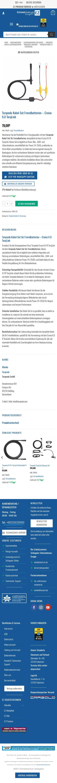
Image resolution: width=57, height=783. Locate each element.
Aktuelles (7, 705)
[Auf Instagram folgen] (41, 607)
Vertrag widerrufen (14, 688)
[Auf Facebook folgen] (34, 607)
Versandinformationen (43, 764)
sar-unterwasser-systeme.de (40, 582)
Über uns (7, 675)
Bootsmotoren (15, 42)
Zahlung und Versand (12, 650)
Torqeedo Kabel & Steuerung (17, 216)
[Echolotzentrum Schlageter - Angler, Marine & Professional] (28, 12)
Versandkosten (19, 130)
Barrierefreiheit (9, 680)
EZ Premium (8, 721)
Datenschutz (8, 639)
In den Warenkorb (26, 203)
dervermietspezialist (41, 567)
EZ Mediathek (9, 710)
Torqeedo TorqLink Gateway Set (40, 465)
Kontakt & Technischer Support (12, 662)
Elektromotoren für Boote (33, 42)
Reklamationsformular (12, 669)
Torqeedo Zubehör (30, 44)
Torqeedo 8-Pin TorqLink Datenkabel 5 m (14, 466)
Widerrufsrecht (9, 644)
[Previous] (2, 463)
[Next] (54, 463)
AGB (5, 634)
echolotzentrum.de (41, 562)
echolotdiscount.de (41, 590)
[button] (11, 24)
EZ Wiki (7, 716)
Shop (6, 42)
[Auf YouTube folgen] (48, 607)
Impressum (8, 628)
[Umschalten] (22, 705)
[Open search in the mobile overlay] (29, 34)
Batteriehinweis (10, 655)
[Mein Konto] (3, 13)
